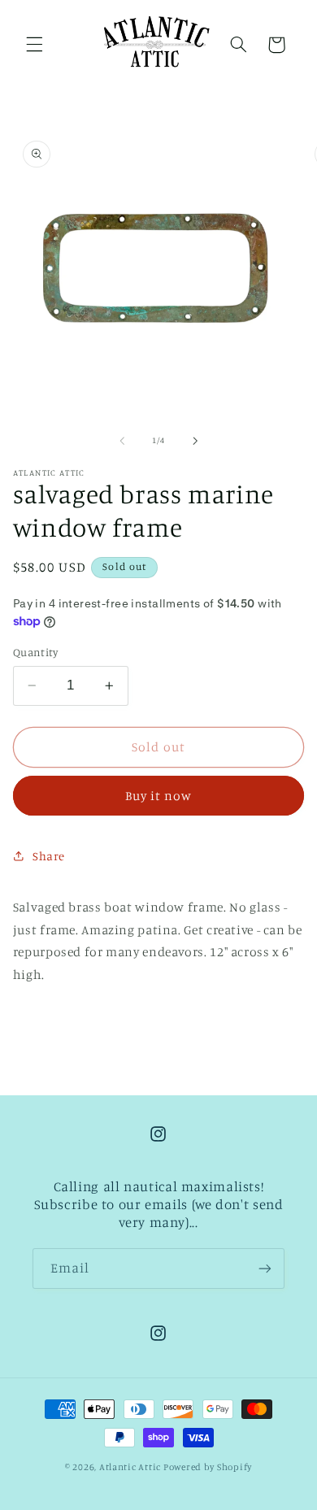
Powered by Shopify (207, 1467)
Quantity (35, 652)
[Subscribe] (265, 1268)
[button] (34, 44)
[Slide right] (195, 441)
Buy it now (159, 795)
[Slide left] (122, 441)
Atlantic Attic (130, 1467)
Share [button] (49, 856)
